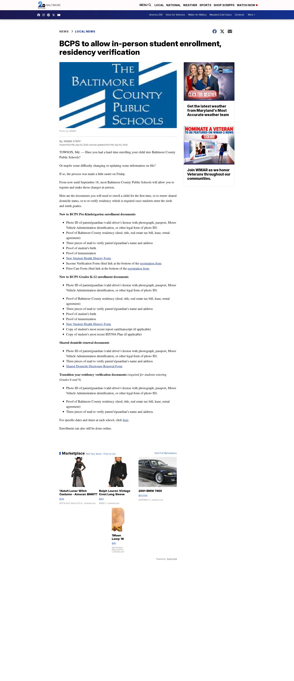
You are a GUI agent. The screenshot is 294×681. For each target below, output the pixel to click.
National (173, 5)
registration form (150, 263)
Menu (144, 5)
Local (159, 5)
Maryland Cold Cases (221, 14)
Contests (239, 14)
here (125, 420)
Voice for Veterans (175, 14)
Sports (205, 5)
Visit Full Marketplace (165, 453)
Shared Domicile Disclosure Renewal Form (94, 366)
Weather (190, 5)
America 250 (156, 14)
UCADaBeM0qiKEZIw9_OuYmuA (59, 15)
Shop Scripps (224, 5)
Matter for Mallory (197, 14)
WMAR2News (49, 15)
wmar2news (44, 15)
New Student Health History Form (88, 258)
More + (251, 14)
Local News (85, 31)
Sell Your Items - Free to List (101, 454)
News (64, 31)
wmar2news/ (39, 15)
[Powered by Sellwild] (172, 559)
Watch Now (246, 5)
